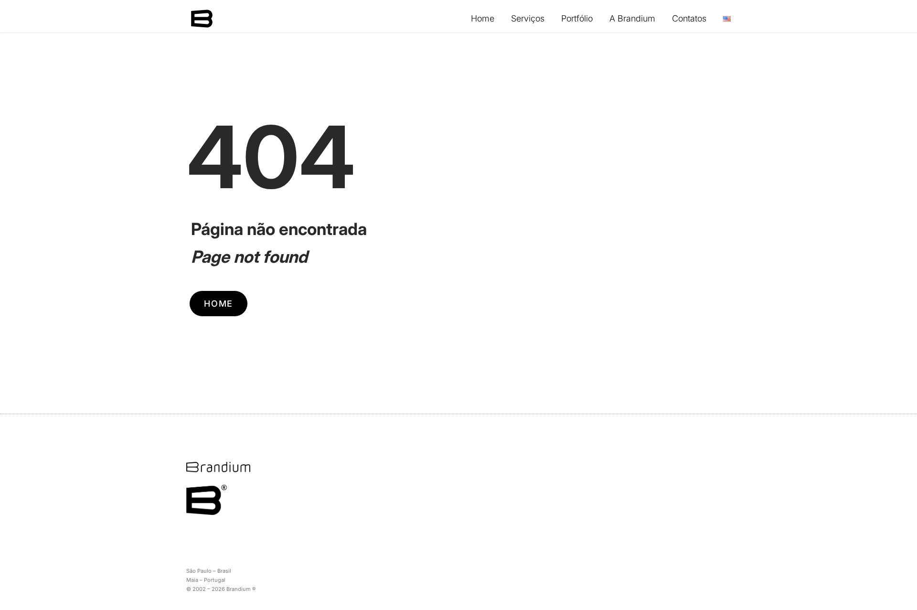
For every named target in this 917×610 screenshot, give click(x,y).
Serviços (527, 18)
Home (482, 18)
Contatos (689, 18)
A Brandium (632, 18)
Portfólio (577, 18)
